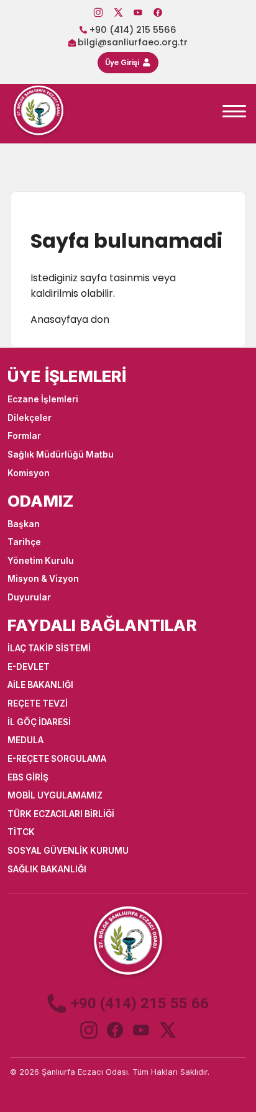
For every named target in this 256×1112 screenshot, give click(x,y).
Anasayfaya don (69, 319)
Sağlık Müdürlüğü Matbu (60, 454)
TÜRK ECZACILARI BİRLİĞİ (60, 814)
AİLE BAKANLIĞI (40, 685)
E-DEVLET (28, 667)
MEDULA (25, 740)
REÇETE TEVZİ (37, 703)
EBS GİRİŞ (27, 777)
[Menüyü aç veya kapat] (234, 111)
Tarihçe (24, 542)
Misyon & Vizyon (43, 579)
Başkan (23, 524)
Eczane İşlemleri (42, 399)
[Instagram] (98, 12)
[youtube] (141, 1030)
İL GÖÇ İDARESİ (39, 722)
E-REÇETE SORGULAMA (56, 759)
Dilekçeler (29, 418)
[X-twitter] (118, 12)
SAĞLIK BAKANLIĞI (46, 869)
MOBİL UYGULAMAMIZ (55, 795)
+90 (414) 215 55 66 (140, 1003)
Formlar (24, 436)
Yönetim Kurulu (40, 561)
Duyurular (29, 597)
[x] (167, 1030)
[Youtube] (138, 12)
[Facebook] (158, 12)
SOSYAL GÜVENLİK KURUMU (68, 851)
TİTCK (21, 832)
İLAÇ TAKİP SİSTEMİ (49, 648)
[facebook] (115, 1030)
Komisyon (28, 473)
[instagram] (88, 1030)
